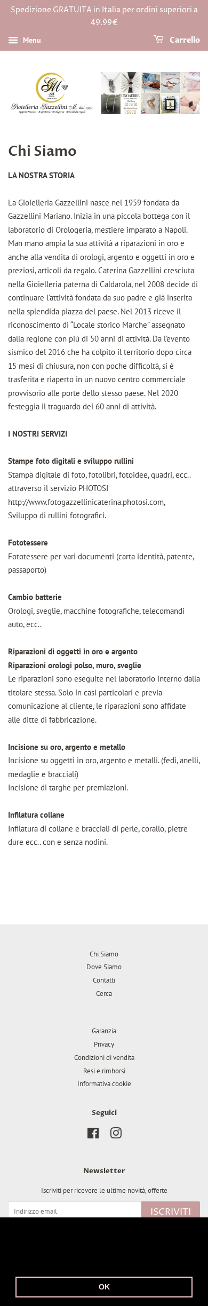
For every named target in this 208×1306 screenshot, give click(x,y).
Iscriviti (170, 1212)
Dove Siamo (104, 966)
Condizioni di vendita (104, 1057)
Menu (31, 40)
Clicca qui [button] (92, 1259)
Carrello (184, 40)
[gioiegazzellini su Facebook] (93, 1135)
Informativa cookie (104, 1083)
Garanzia (104, 1030)
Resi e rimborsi (104, 1070)
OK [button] (104, 1287)
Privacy (104, 1044)
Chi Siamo (104, 954)
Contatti (104, 980)
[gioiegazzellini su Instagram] (116, 1135)
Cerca (104, 993)
